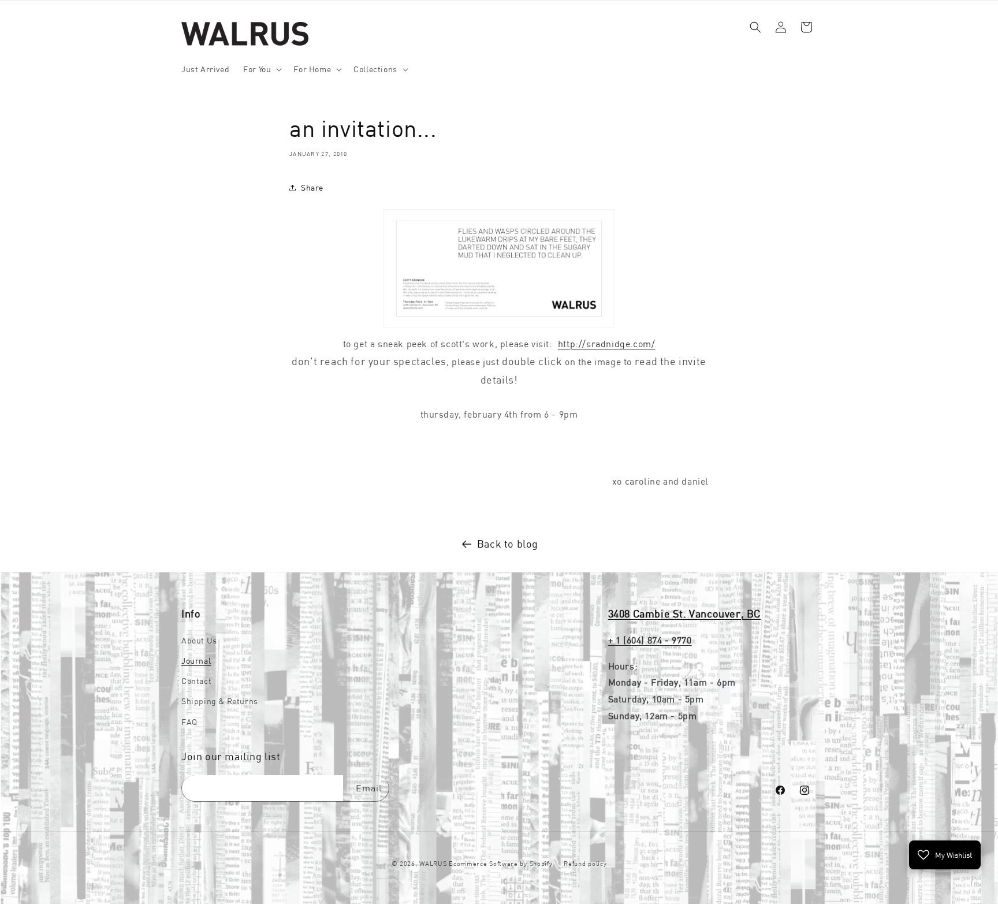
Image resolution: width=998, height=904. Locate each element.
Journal (196, 661)
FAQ (189, 722)
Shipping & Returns (219, 702)
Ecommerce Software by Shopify (500, 864)
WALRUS (432, 864)
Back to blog (507, 543)
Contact (196, 681)
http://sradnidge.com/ (607, 343)
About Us (199, 640)
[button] (261, 69)
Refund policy (585, 863)
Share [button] (312, 187)
